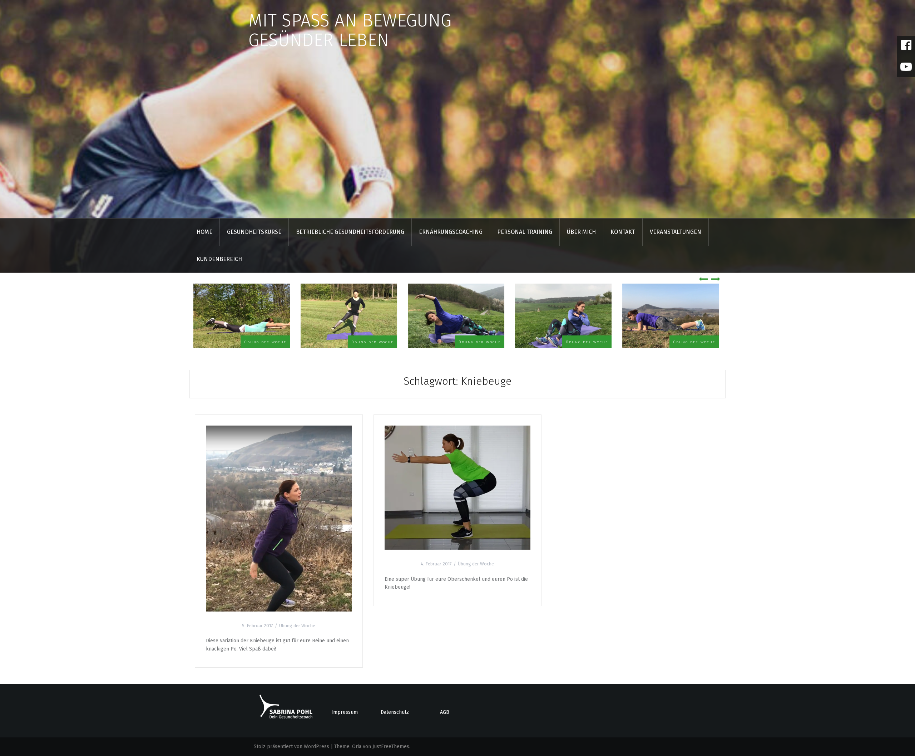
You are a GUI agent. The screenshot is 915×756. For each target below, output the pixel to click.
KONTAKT (622, 232)
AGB (444, 712)
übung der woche (267, 342)
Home (204, 232)
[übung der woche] (279, 518)
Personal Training (524, 232)
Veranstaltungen (675, 232)
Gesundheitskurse (254, 232)
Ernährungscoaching (451, 232)
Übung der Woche (297, 625)
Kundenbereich (219, 259)
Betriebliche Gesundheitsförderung (350, 232)
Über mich (581, 232)
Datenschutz (395, 712)
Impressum (344, 712)
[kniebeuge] (457, 487)
